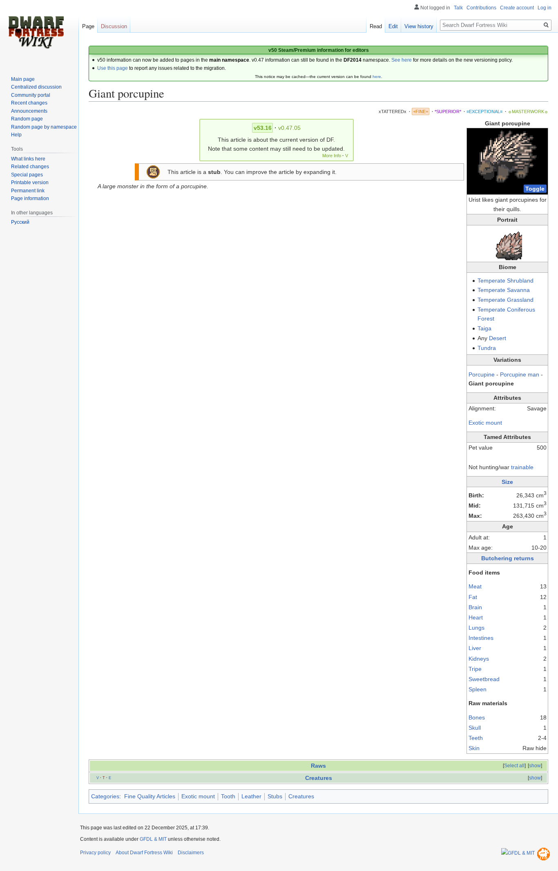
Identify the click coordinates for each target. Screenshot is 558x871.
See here (401, 60)
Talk (458, 8)
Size (507, 482)
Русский (20, 222)
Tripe (475, 669)
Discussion (114, 26)
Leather (251, 796)
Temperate (491, 280)
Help (16, 135)
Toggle (535, 188)
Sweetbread (484, 679)
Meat (475, 586)
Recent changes (29, 103)
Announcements (29, 111)
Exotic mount (485, 422)
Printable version (30, 182)
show (535, 766)
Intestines (481, 638)
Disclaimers (191, 852)
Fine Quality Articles (149, 796)
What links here (28, 159)
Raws (318, 765)
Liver (475, 648)
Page (88, 26)
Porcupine (482, 374)
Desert (497, 338)
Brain (475, 607)
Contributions (481, 8)
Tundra (487, 348)
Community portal (30, 95)
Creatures (318, 778)
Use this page (112, 68)
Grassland (520, 299)
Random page (27, 119)
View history (418, 26)
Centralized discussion (36, 87)
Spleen (478, 689)
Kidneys (479, 658)
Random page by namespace (44, 127)
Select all (514, 766)
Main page (23, 79)
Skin (474, 748)
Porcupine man (519, 374)
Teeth (476, 738)
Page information (30, 198)
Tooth (228, 796)
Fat (473, 597)
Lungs (476, 627)
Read (376, 26)
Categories (105, 796)
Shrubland (520, 280)
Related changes (30, 166)
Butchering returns (507, 558)
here (377, 76)
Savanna (518, 290)
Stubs (275, 796)
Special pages (27, 175)
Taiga (484, 328)
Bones (477, 717)
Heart (476, 617)
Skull (475, 727)
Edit (393, 26)
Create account (517, 8)
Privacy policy (95, 852)
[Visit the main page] (36, 32)
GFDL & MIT (153, 839)
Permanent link (28, 191)
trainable (522, 467)
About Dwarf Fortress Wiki (144, 852)
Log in (544, 8)
